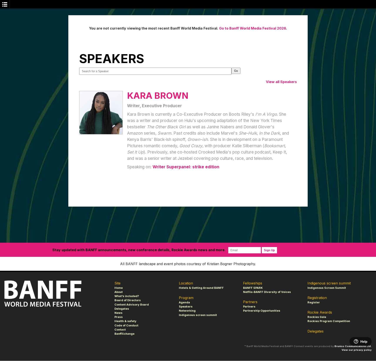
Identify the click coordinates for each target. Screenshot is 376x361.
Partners (249, 306)
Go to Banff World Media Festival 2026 (252, 28)
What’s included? (126, 296)
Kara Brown (157, 95)
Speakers (186, 306)
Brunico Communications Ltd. (353, 346)
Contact (120, 329)
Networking (187, 310)
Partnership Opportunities (261, 310)
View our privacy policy (357, 349)
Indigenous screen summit (198, 315)
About (118, 292)
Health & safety (125, 321)
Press (118, 317)
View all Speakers (281, 82)
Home (118, 287)
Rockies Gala (316, 317)
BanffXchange (124, 333)
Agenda (184, 302)
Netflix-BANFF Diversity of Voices (267, 292)
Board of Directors (127, 300)
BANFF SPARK (253, 287)
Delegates (121, 308)
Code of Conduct (126, 325)
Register (313, 302)
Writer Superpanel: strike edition (186, 166)
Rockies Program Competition (328, 321)
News (118, 312)
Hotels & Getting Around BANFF (201, 287)
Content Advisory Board (131, 304)
